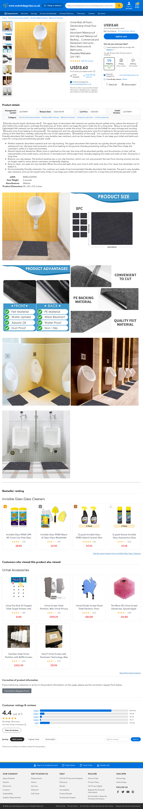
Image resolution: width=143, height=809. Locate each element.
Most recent (17, 739)
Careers (91, 13)
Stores (33, 782)
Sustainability (8, 793)
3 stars (36, 717)
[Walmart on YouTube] (127, 792)
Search (136, 739)
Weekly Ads (104, 765)
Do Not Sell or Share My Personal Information (97, 797)
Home (4, 18)
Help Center (70, 765)
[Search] (119, 5)
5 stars (36, 710)
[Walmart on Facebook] (117, 792)
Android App (121, 782)
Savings (34, 13)
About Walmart (9, 778)
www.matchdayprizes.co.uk (80, 84)
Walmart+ (35, 789)
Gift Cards (35, 793)
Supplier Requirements (12, 797)
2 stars (36, 720)
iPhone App (120, 778)
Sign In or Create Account (47, 765)
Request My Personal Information (96, 791)
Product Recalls (65, 793)
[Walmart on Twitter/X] (122, 792)
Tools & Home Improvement (18, 18)
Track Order (87, 765)
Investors (6, 789)
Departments (12, 13)
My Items (101, 13)
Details (124, 79)
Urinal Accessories (102, 117)
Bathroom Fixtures (56, 18)
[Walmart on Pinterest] (132, 792)
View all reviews (11, 730)
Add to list (113, 84)
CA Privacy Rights (95, 786)
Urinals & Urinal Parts (85, 117)
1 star (37, 723)
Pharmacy (81, 13)
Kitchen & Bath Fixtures (38, 18)
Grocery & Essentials (48, 13)
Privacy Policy (93, 782)
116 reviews (89, 61)
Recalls (62, 786)
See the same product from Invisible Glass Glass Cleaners (117, 553)
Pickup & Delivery (67, 13)
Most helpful (50, 739)
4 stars (36, 714)
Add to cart (121, 36)
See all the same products (130, 673)
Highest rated (33, 739)
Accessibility (64, 789)
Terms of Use (93, 778)
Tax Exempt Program (67, 797)
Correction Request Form (16, 690)
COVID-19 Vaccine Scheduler (71, 778)
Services (24, 13)
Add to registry (130, 84)
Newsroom (7, 786)
